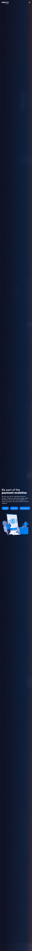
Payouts (14, 508)
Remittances (25, 508)
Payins (5, 508)
